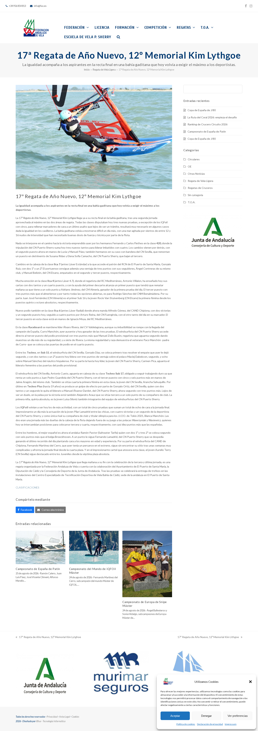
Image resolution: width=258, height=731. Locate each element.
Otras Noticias (196, 173)
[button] (250, 682)
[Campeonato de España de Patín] (40, 547)
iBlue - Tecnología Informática (51, 721)
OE (190, 166)
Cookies (75, 716)
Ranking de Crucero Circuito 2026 (207, 124)
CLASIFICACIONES (27, 487)
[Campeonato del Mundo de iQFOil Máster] (94, 547)
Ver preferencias (238, 715)
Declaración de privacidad (210, 724)
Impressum (230, 724)
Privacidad (52, 716)
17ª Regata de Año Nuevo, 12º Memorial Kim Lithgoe (208, 637)
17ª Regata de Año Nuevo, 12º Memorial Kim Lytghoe (48, 637)
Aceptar (175, 715)
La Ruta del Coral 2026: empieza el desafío (212, 117)
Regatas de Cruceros (200, 187)
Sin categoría (195, 195)
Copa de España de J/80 (202, 110)
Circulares (194, 159)
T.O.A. (191, 202)
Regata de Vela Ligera (200, 180)
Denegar (206, 715)
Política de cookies (185, 724)
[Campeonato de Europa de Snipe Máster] (147, 563)
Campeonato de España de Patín (38, 569)
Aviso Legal (64, 716)
